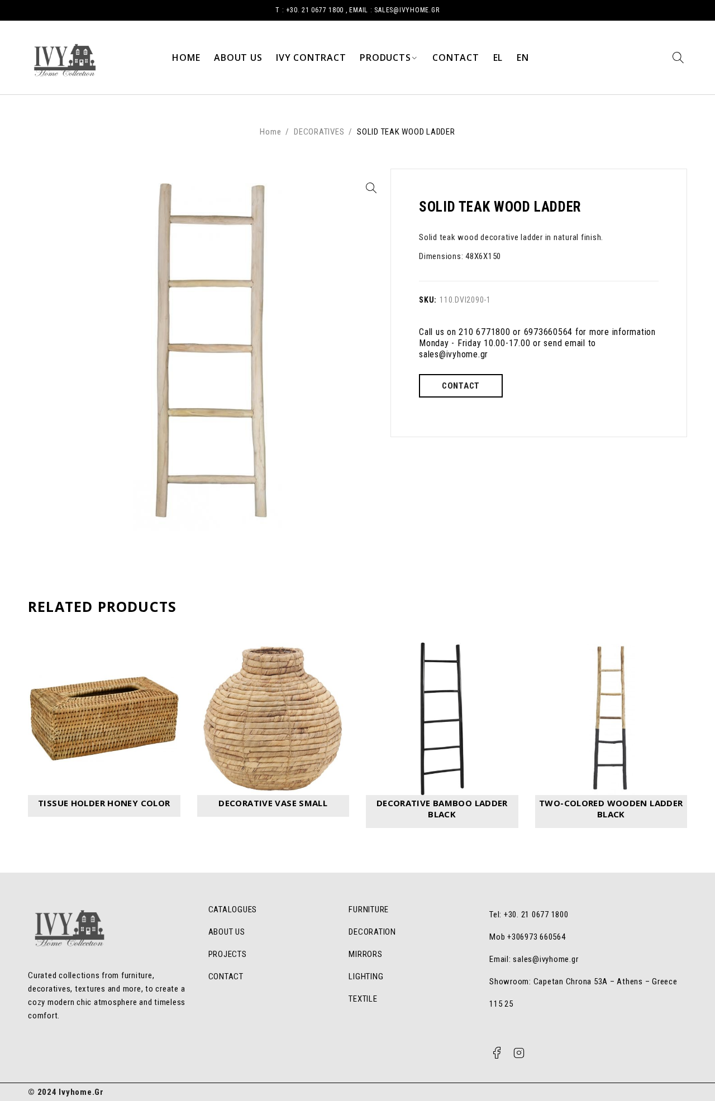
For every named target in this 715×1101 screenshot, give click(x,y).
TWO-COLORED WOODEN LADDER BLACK (611, 808)
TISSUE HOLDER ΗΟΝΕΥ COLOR (104, 802)
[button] (371, 188)
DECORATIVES (319, 132)
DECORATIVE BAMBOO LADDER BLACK (442, 808)
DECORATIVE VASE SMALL (272, 802)
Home (270, 132)
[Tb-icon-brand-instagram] (519, 1053)
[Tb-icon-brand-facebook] (496, 1053)
